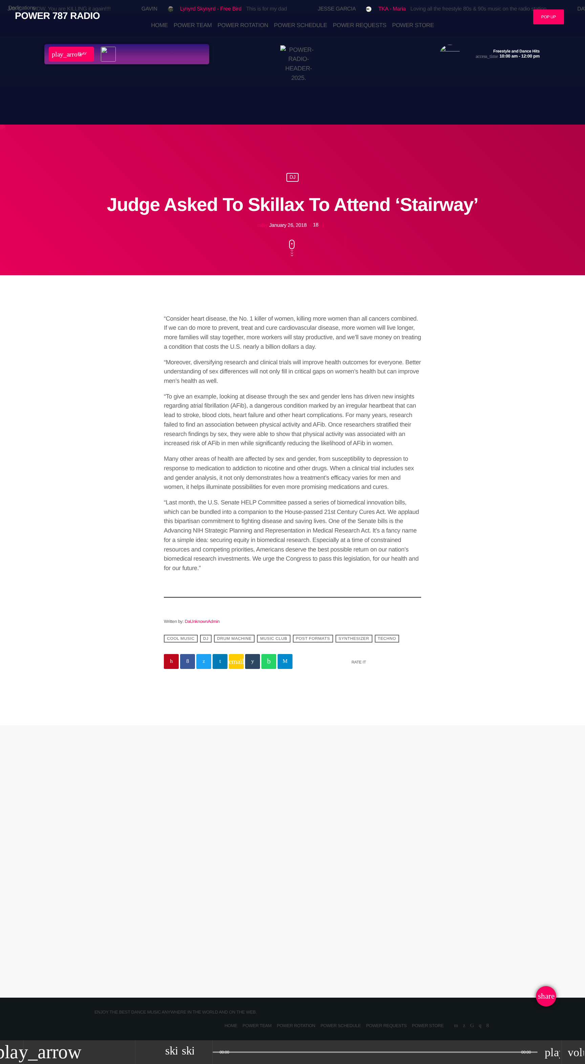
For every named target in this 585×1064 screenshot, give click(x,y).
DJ (292, 177)
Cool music (181, 638)
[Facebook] (487, 1026)
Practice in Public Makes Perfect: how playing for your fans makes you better (357, 904)
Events (314, 881)
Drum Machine (234, 638)
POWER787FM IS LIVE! (213, 894)
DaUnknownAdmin (202, 621)
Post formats (313, 638)
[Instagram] (480, 1026)
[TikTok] (472, 1026)
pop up (548, 17)
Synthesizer (354, 638)
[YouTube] (456, 1026)
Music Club (273, 638)
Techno (387, 638)
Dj (206, 638)
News (180, 881)
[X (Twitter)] (464, 1026)
